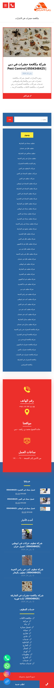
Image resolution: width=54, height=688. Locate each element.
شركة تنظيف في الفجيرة (27, 274)
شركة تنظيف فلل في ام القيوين (27, 244)
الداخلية (25, 642)
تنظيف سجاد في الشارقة (27, 143)
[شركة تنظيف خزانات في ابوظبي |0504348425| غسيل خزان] (27, 534)
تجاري (25, 633)
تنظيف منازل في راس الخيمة (27, 158)
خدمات (26, 639)
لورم (26, 651)
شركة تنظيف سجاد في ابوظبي (26, 209)
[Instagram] (7, 673)
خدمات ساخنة (25, 663)
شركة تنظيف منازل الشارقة (27, 319)
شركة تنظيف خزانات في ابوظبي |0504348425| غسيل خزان (27, 545)
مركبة (25, 621)
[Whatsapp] (7, 665)
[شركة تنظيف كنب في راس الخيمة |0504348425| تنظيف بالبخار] (27, 560)
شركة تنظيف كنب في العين (26, 304)
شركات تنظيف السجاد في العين (27, 173)
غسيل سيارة (25, 627)
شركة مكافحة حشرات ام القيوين (27, 344)
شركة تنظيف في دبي (26, 289)
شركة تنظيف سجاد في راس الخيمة (27, 224)
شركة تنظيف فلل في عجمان (27, 259)
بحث (10, 119)
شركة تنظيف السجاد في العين (26, 194)
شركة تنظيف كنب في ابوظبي (26, 299)
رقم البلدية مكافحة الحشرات (27, 163)
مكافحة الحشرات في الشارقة (26, 360)
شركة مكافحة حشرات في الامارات (27, 354)
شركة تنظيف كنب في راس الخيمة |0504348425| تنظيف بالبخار (27, 571)
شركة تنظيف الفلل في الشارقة (27, 204)
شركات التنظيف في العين (27, 168)
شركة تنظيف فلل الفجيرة (27, 234)
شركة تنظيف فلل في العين (26, 239)
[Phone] (7, 658)
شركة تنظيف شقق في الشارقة (27, 229)
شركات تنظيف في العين (26, 178)
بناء (25, 624)
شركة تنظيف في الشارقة (27, 269)
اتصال (25, 648)
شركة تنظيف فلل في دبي (27, 249)
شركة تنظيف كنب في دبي (27, 309)
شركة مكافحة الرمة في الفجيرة (27, 334)
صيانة (25, 630)
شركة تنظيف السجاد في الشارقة (26, 188)
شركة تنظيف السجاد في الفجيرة (27, 199)
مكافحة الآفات (26, 618)
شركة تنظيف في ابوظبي (27, 264)
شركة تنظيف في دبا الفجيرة (27, 284)
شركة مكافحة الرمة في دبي (26, 339)
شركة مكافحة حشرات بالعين (27, 349)
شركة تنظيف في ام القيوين (26, 279)
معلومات (25, 654)
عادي (25, 636)
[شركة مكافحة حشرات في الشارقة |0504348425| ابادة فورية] (27, 586)
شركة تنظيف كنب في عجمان (27, 314)
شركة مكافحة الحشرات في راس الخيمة (26, 329)
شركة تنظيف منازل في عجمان (26, 324)
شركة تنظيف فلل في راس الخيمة (26, 254)
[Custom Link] (7, 681)
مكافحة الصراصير (26, 365)
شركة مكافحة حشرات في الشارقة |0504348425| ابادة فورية (27, 597)
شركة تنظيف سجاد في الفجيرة (27, 219)
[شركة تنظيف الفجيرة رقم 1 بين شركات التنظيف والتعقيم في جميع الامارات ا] (42, 7)
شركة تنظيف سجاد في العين (27, 214)
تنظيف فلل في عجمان (27, 148)
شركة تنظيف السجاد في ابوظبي (27, 183)
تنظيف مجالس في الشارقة (26, 153)
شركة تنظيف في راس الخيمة (27, 294)
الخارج (25, 645)
